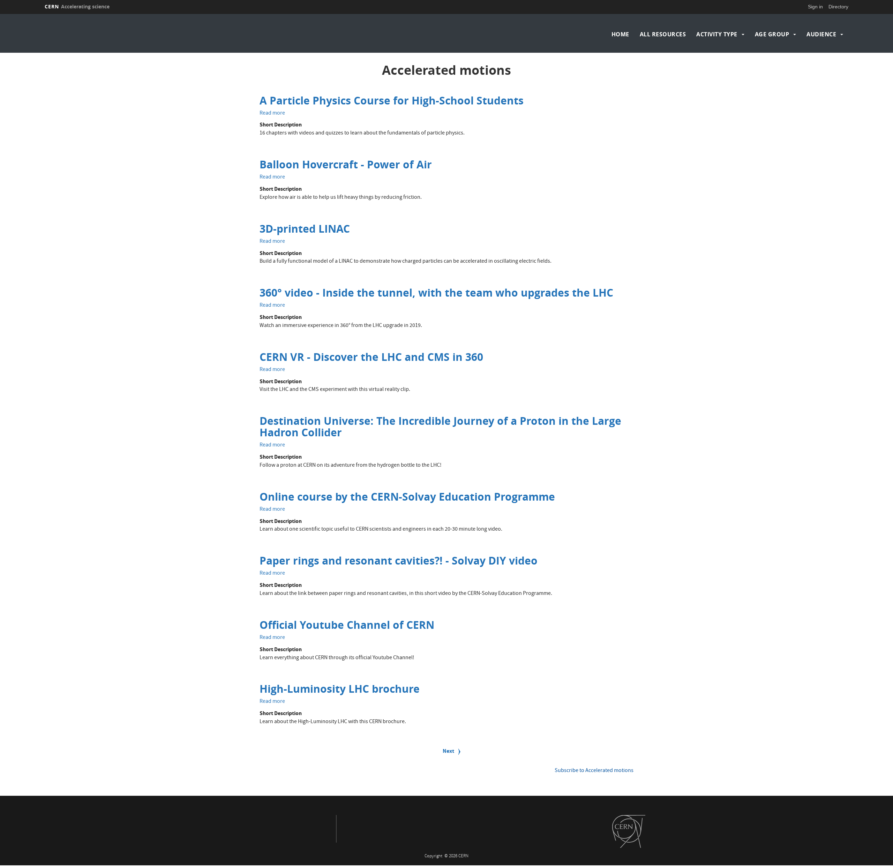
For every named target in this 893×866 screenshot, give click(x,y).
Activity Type (716, 34)
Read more (272, 113)
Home (620, 34)
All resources (663, 34)
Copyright (434, 856)
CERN (77, 6)
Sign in (815, 6)
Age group (772, 34)
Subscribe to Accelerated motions (594, 771)
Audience (821, 34)
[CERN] (628, 831)
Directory (838, 6)
